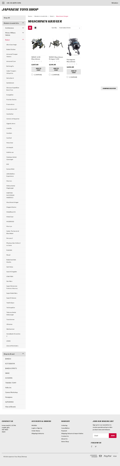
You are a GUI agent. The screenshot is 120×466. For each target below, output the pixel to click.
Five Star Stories (11, 99)
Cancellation (65, 428)
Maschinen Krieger (12, 202)
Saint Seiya (9, 267)
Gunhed (9, 138)
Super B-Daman (11, 298)
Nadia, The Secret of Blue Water (12, 232)
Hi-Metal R (9, 147)
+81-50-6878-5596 (13, 3)
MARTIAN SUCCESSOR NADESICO (10, 195)
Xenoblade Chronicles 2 (13, 335)
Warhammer (10, 329)
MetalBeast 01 (11, 212)
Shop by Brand (9, 354)
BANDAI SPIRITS (11, 368)
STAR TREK (9, 276)
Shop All (7, 18)
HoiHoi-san (10, 152)
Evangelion (9, 95)
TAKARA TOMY (10, 383)
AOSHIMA (8, 378)
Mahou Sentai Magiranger (10, 187)
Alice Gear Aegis (11, 44)
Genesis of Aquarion (12, 119)
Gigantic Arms (10, 123)
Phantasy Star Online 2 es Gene (13, 244)
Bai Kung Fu (10, 66)
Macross (9, 181)
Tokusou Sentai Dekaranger (11, 313)
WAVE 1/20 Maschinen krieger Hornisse (38, 58)
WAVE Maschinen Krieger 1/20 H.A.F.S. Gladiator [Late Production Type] (56, 58)
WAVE (7, 373)
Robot (7, 40)
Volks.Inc (8, 387)
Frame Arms (10, 104)
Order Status (36, 431)
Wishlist (115, 3)
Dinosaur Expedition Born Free (12, 89)
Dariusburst (10, 78)
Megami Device (11, 207)
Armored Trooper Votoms (12, 55)
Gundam (9, 133)
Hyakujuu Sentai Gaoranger (11, 158)
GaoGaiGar (9, 114)
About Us (64, 439)
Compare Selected (109, 88)
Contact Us (65, 436)
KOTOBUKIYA (10, 364)
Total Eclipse (10, 303)
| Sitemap (24, 456)
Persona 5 (9, 238)
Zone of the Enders (12, 346)
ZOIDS (8, 341)
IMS (7, 164)
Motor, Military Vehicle (10, 34)
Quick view (38, 43)
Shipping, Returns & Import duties (72, 433)
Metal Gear (9, 217)
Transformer (10, 319)
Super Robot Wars (11, 293)
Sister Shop (65, 441)
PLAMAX (9, 250)
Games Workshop (11, 392)
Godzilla (9, 128)
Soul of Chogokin (11, 272)
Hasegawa (8, 397)
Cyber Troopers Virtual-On (11, 72)
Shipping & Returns (38, 433)
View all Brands (10, 407)
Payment (64, 431)
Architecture (9, 28)
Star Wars (9, 281)
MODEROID (10, 221)
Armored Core (11, 61)
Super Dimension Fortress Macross (12, 287)
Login (33, 428)
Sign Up (39, 428)
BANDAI (8, 359)
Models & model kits (11, 23)
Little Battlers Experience (10, 175)
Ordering (64, 425)
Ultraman (9, 324)
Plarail (8, 255)
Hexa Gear (9, 143)
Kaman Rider (10, 169)
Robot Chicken (10, 49)
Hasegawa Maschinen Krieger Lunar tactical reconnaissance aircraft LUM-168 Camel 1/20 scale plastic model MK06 (74, 60)
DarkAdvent (10, 83)
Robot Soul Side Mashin (11, 261)
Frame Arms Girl (11, 109)
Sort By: (54, 28)
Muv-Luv (9, 226)
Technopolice (10, 307)
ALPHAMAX (9, 402)
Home (30, 16)
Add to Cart (38, 69)
